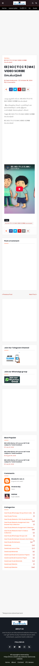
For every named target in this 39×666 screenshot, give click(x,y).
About (13, 662)
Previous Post (7, 294)
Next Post (32, 294)
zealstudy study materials (19, 561)
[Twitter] (15, 89)
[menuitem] (4, 8)
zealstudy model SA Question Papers (19, 555)
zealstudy (19, 545)
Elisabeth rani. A (17, 479)
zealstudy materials (19, 552)
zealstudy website (19, 564)
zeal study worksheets (18, 542)
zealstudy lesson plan (19, 548)
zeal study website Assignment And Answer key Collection (19, 523)
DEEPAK (14, 494)
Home (6, 58)
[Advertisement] (19, 32)
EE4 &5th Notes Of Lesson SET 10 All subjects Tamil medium (17, 452)
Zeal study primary (19, 516)
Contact (21, 662)
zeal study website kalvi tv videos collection (19, 532)
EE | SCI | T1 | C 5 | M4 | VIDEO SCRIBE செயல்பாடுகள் (15, 61)
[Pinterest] (19, 89)
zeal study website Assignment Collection (19, 528)
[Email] (24, 89)
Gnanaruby (15, 487)
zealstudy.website (19, 567)
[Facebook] (11, 89)
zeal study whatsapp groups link (19, 536)
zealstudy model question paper (19, 558)
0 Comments (10, 82)
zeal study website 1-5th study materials (19, 519)
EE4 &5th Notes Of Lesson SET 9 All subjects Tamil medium (16, 461)
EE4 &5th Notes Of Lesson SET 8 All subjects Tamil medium (16, 444)
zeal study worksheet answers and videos (19, 539)
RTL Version (30, 662)
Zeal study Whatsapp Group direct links (19, 513)
